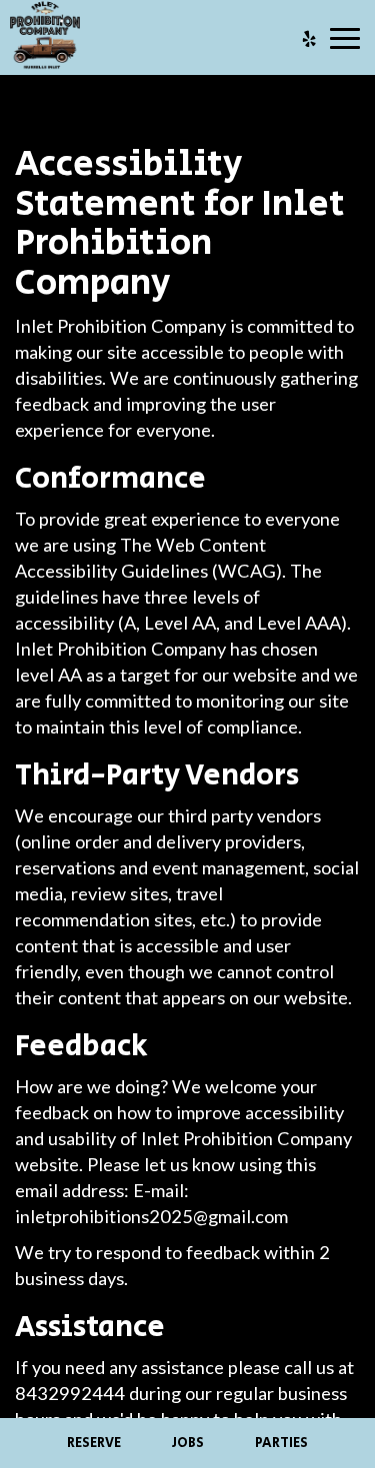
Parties (281, 1443)
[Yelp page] (309, 39)
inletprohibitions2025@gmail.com (151, 1216)
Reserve (94, 1443)
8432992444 (70, 1393)
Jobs (188, 1443)
